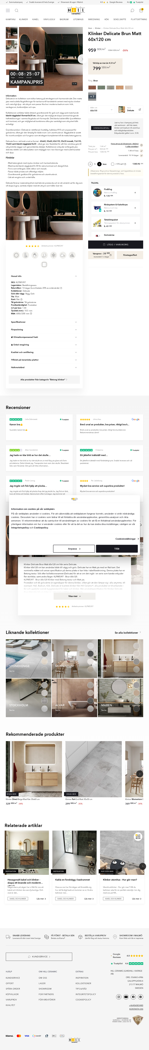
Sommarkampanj (16, 2)
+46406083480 (136, 1005)
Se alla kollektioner (127, 633)
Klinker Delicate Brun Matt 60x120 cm (118, 28)
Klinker (98, 28)
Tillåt (116, 548)
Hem (90, 28)
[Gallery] (51, 59)
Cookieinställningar (126, 539)
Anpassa (72, 548)
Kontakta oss (136, 1009)
